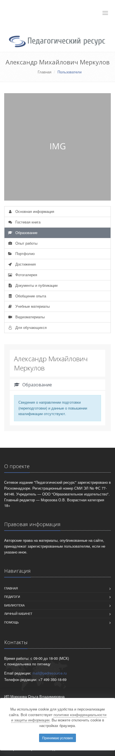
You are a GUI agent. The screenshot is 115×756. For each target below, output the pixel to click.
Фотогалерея (25, 274)
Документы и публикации (36, 285)
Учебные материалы (32, 306)
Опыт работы (25, 243)
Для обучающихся (30, 327)
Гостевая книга (27, 222)
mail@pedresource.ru (49, 673)
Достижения (25, 264)
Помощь (11, 622)
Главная (44, 71)
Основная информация (34, 211)
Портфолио (24, 253)
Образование (25, 232)
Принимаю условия (57, 737)
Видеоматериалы (29, 316)
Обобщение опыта (30, 295)
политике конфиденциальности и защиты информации (58, 717)
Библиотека (14, 605)
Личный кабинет (18, 613)
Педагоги (12, 596)
